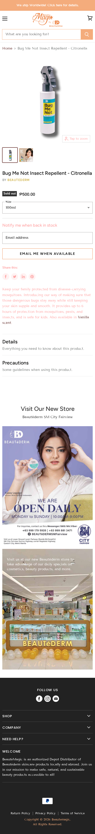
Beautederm (18, 180)
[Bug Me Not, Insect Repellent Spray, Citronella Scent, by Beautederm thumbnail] (10, 155)
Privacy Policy (45, 813)
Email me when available (47, 254)
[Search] (87, 34)
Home (7, 48)
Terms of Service (73, 813)
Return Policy (20, 813)
